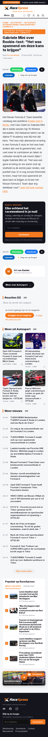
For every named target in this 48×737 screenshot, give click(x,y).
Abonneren (37, 674)
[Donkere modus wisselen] (38, 15)
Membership (8, 728)
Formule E (8, 27)
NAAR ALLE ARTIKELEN (24, 11)
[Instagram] (16, 708)
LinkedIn (9, 75)
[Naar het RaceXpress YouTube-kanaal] (24, 678)
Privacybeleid (21, 731)
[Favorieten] (28, 15)
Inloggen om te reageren (19, 315)
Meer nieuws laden (24, 571)
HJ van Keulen (13, 55)
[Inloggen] (33, 15)
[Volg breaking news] (24, 15)
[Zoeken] (43, 15)
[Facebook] (10, 708)
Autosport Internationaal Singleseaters (19, 24)
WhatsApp (16, 70)
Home (5, 23)
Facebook (31, 70)
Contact (31, 728)
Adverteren (21, 728)
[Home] (16, 8)
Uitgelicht (28, 586)
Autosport (16, 23)
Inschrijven (24, 234)
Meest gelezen (13, 586)
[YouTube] (4, 708)
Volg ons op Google (28, 75)
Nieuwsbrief (8, 731)
